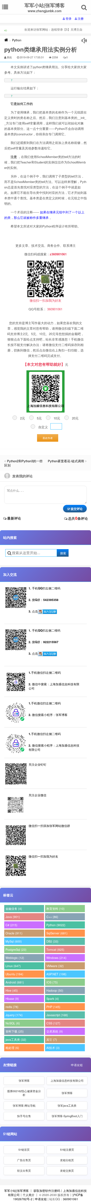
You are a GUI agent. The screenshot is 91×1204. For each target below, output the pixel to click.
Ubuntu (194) (14, 974)
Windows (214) (56, 958)
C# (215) (11, 925)
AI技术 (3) (53, 1048)
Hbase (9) (12, 998)
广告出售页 (24, 1160)
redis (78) (12, 1007)
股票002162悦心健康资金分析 (24, 1093)
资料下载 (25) (15, 1031)
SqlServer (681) (57, 933)
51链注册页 (67, 1150)
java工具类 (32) (16, 1039)
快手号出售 (24, 1116)
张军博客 (24, 1081)
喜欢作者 (48, 438)
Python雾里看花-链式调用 (66, 461)
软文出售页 (24, 1171)
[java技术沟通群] (47, 654)
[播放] (84, 40)
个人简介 (28, 1195)
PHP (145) (53, 1007)
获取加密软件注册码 (46, 1190)
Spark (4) (52, 998)
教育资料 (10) (55, 908)
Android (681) (15, 982)
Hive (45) (12, 990)
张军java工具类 (67, 1105)
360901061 (70, 1199)
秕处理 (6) (12, 1048)
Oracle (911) (14, 933)
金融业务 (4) (14, 908)
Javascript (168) (57, 1015)
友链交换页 (67, 1171)
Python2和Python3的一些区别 (23, 463)
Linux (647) (13, 966)
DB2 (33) (52, 941)
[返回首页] (6, 40)
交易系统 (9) (54, 1031)
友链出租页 (67, 1160)
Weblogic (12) (15, 958)
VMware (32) (55, 966)
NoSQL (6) (13, 1023)
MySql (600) (14, 941)
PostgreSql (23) (16, 949)
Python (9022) (55, 925)
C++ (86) (52, 917)
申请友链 (77, 1065)
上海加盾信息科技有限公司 (67, 1081)
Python (16, 40)
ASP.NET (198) (56, 974)
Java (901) (13, 917)
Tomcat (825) (55, 949)
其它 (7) (51, 1039)
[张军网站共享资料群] (47, 611)
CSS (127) (53, 1023)
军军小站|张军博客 (16, 1190)
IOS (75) (52, 982)
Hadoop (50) (54, 990)
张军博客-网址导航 (24, 1105)
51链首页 (24, 1150)
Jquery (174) (14, 1015)
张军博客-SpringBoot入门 (67, 1116)
